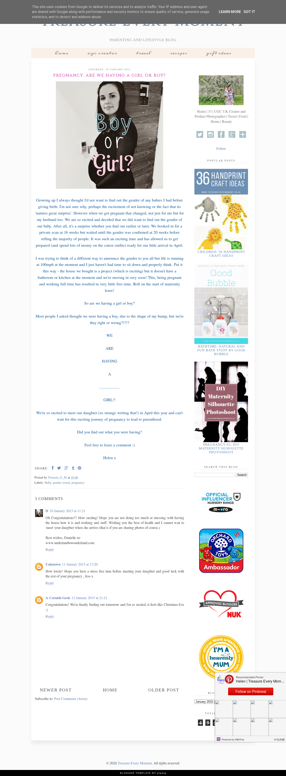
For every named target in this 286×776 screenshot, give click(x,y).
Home (61, 53)
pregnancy (78, 482)
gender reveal (61, 482)
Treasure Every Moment (135, 763)
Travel (143, 53)
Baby (48, 482)
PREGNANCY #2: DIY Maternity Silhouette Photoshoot (221, 448)
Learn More (230, 12)
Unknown (53, 564)
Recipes (178, 53)
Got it (249, 12)
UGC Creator (102, 53)
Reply (50, 549)
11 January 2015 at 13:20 (80, 564)
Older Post (163, 689)
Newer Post (56, 689)
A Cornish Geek (58, 597)
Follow (221, 148)
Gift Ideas (218, 53)
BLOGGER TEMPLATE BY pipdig (143, 773)
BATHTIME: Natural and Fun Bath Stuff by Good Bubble (221, 350)
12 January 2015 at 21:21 (89, 597)
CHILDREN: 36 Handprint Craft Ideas (221, 253)
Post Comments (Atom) (70, 698)
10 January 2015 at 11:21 (67, 510)
